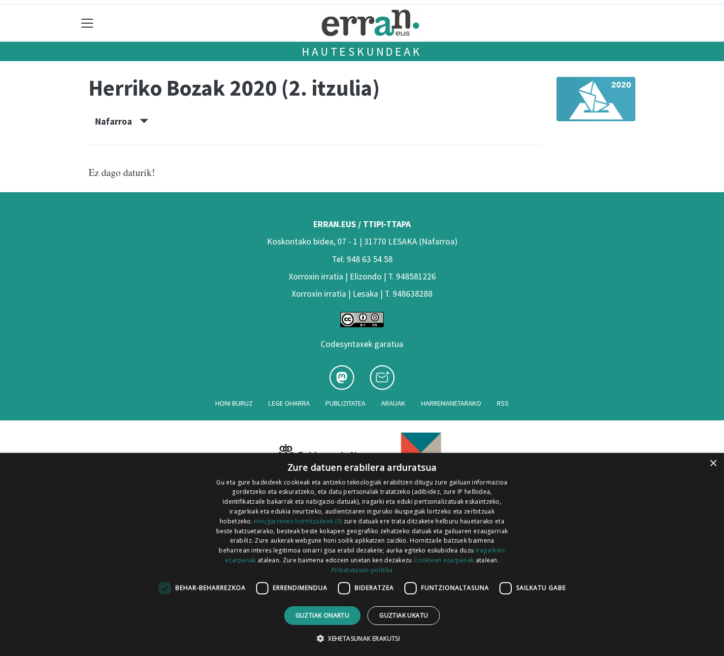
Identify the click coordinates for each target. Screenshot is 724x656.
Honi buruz (234, 403)
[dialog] (362, 554)
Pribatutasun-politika (362, 570)
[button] (362, 638)
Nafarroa (117, 121)
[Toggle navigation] (87, 23)
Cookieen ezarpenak (444, 560)
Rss (503, 403)
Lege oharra (289, 403)
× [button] (713, 463)
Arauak (393, 403)
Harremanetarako (451, 403)
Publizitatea (345, 403)
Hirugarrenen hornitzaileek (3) (298, 521)
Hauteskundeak (362, 51)
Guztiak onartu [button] (323, 615)
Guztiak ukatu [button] (403, 615)
